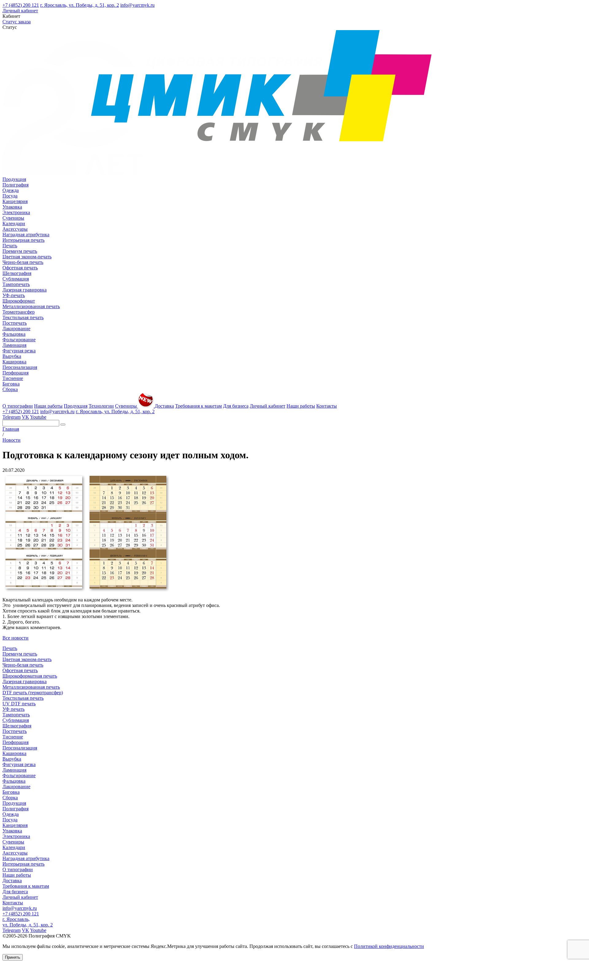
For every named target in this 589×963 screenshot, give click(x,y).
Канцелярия (15, 201)
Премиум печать (19, 251)
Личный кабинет (20, 10)
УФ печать (13, 709)
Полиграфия (15, 184)
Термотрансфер (18, 312)
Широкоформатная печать (29, 676)
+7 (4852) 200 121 (20, 5)
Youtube (38, 417)
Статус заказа (16, 21)
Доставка (164, 406)
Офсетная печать (20, 267)
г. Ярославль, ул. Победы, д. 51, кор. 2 (79, 5)
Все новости (15, 637)
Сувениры (13, 218)
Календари (13, 223)
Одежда (10, 190)
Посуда (9, 195)
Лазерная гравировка (24, 289)
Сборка (10, 389)
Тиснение (12, 378)
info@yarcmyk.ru (137, 5)
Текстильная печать (23, 317)
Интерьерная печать (23, 240)
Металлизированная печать (31, 306)
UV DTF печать (19, 703)
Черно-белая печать (22, 262)
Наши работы (48, 406)
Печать (9, 245)
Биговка (11, 383)
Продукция (14, 179)
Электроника (16, 212)
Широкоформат (18, 300)
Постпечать (14, 323)
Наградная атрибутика (25, 234)
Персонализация (19, 367)
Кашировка (14, 361)
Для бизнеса (235, 406)
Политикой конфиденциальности (389, 946)
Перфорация (15, 372)
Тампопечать (16, 284)
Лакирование (16, 328)
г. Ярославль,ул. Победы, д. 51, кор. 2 (27, 922)
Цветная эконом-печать (27, 256)
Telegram (11, 417)
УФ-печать (13, 295)
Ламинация (14, 345)
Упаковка (12, 206)
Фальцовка (13, 334)
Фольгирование (19, 339)
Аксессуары (15, 229)
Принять (12, 957)
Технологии (101, 406)
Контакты (326, 406)
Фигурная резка (19, 350)
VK (25, 417)
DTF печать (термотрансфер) (32, 692)
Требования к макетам (198, 406)
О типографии (17, 406)
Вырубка (11, 356)
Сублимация (15, 278)
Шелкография (16, 273)
